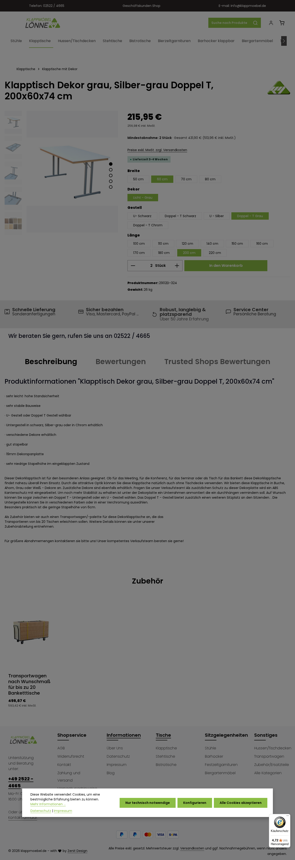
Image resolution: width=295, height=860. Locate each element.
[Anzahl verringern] (132, 265)
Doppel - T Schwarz (180, 216)
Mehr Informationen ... (48, 804)
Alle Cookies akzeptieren (241, 802)
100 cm (139, 243)
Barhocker (214, 756)
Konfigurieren (194, 802)
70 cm (186, 179)
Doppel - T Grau (250, 216)
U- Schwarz (142, 216)
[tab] (51, 361)
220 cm (215, 252)
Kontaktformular (22, 817)
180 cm (164, 252)
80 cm (210, 179)
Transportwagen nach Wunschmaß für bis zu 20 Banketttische (29, 684)
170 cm (139, 252)
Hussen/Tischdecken (272, 748)
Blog (111, 773)
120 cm (187, 243)
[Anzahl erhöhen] (177, 265)
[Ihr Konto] (271, 23)
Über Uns (115, 748)
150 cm (237, 243)
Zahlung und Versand (68, 776)
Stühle (210, 748)
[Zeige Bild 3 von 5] (110, 175)
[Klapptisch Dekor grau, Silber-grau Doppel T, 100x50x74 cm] (72, 172)
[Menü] (287, 817)
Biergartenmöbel (220, 773)
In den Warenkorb (226, 265)
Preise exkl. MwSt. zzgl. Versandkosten (157, 150)
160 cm (262, 243)
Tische (163, 735)
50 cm (138, 179)
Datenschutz (118, 756)
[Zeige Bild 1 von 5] (110, 164)
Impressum (117, 764)
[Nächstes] (284, 41)
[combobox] (229, 23)
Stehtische (165, 756)
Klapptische (166, 748)
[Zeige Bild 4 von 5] (110, 181)
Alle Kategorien (268, 773)
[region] (61, 174)
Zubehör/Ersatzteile (271, 764)
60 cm (162, 179)
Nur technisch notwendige (147, 802)
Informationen (124, 735)
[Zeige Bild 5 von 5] (110, 187)
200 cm (189, 252)
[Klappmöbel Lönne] (278, 91)
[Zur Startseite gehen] (42, 22)
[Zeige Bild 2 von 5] (110, 169)
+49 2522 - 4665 (20, 782)
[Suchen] (255, 23)
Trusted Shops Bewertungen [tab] (217, 361)
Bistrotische (166, 764)
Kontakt (64, 764)
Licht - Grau (142, 197)
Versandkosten (192, 848)
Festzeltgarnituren (221, 764)
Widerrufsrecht (70, 756)
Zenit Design (77, 850)
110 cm (163, 243)
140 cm (212, 243)
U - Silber (216, 216)
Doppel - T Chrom (147, 225)
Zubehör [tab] (147, 581)
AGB (61, 748)
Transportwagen (269, 756)
